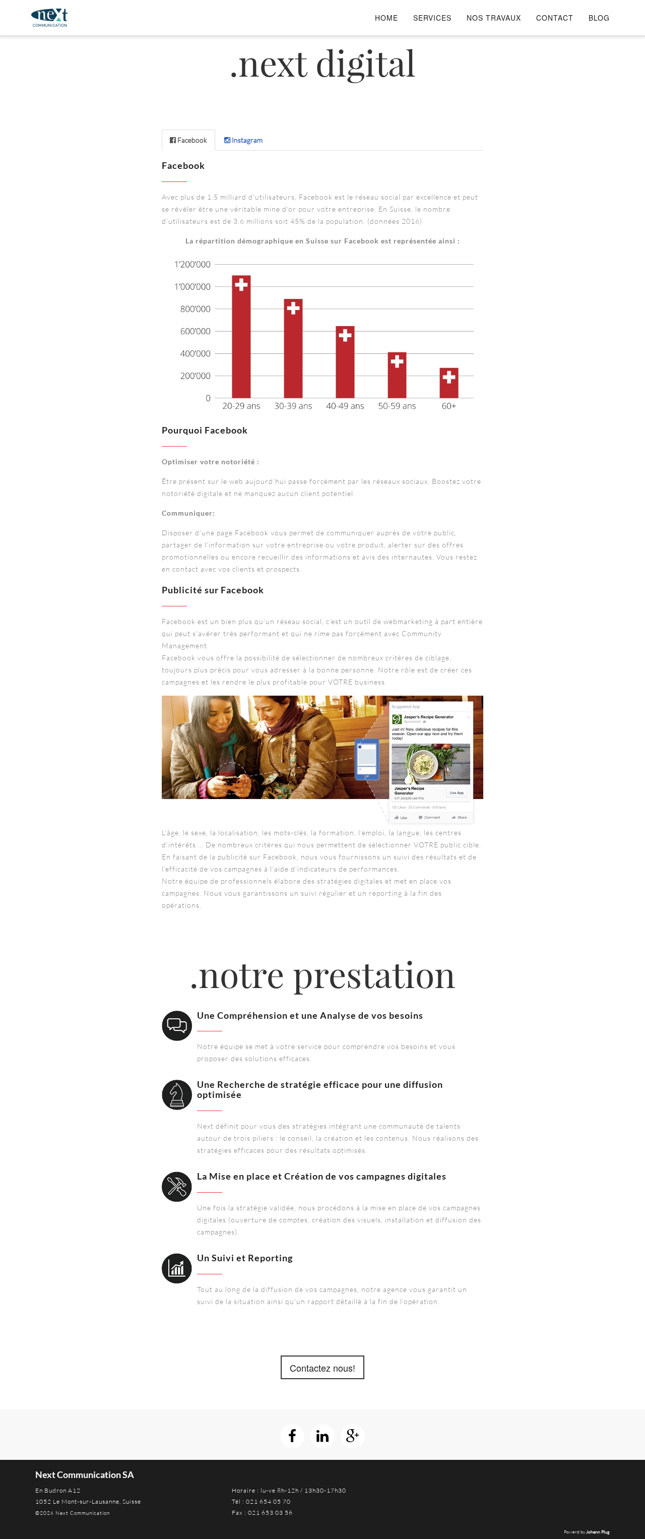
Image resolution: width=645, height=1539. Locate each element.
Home (386, 18)
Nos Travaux (494, 18)
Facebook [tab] (191, 140)
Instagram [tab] (246, 140)
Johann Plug (598, 1531)
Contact (554, 18)
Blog (599, 18)
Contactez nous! (322, 1367)
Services (432, 18)
